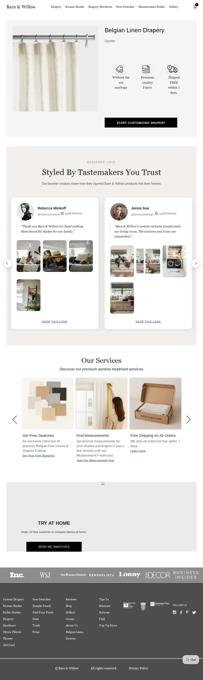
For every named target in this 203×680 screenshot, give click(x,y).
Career (70, 618)
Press (36, 632)
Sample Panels (42, 605)
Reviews (71, 599)
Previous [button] (14, 419)
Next (195, 263)
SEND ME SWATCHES (54, 546)
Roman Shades (74, 6)
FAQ (102, 618)
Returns (104, 612)
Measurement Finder (151, 6)
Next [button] (188, 419)
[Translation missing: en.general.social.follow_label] (174, 613)
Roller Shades (12, 612)
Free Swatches (125, 6)
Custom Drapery (13, 599)
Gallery (173, 6)
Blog (69, 605)
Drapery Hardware (100, 6)
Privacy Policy (138, 668)
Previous (7, 263)
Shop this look (54, 321)
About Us (72, 625)
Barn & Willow (68, 668)
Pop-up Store (108, 625)
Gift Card (9, 645)
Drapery (56, 6)
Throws (8, 638)
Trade (36, 625)
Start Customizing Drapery (141, 122)
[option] (54, 263)
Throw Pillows (12, 632)
